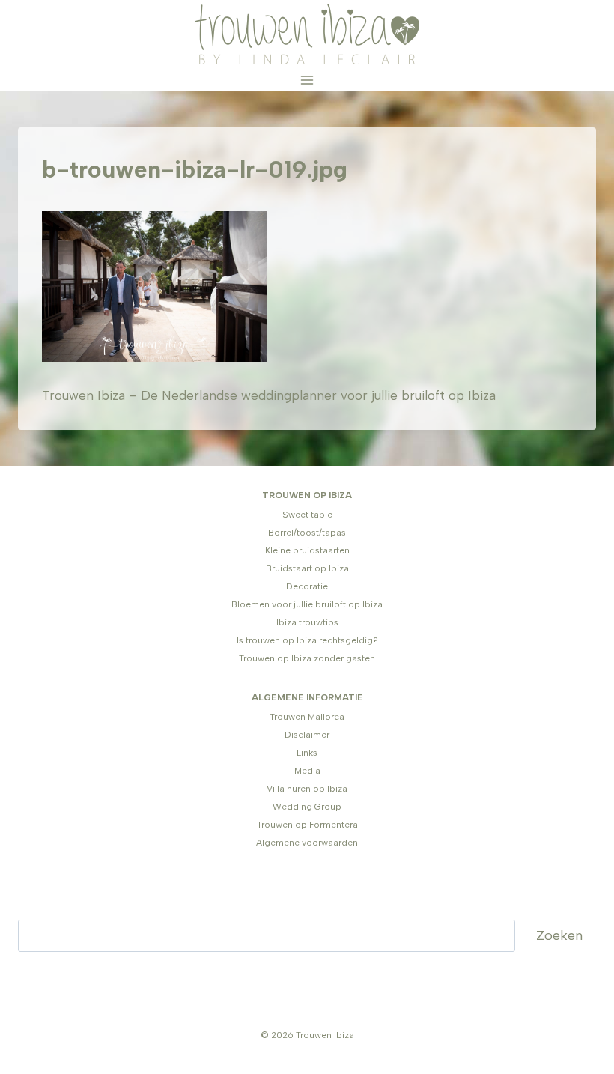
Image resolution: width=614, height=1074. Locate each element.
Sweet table (307, 514)
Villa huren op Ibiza (307, 788)
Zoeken (559, 935)
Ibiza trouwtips (307, 622)
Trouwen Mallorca (307, 717)
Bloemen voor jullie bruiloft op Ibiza (307, 604)
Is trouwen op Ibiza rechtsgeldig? (307, 640)
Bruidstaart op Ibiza (307, 568)
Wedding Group (307, 806)
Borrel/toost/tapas (307, 532)
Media (307, 770)
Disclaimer (307, 734)
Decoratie (307, 586)
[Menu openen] (307, 79)
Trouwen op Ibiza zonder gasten (307, 658)
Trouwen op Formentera (307, 824)
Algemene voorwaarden (307, 842)
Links (307, 752)
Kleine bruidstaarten (307, 550)
